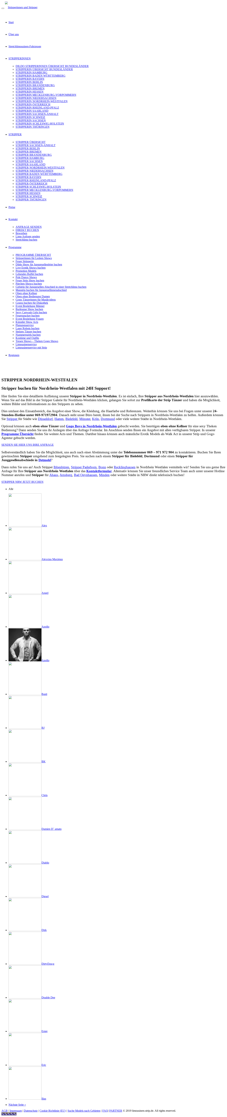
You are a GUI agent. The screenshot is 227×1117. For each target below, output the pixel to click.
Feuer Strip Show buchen (30, 280)
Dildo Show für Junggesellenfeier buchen (39, 264)
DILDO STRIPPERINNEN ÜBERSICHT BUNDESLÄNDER (52, 66)
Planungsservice (25, 325)
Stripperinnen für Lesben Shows (34, 258)
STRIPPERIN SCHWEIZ (30, 117)
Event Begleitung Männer (30, 306)
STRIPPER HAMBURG (30, 158)
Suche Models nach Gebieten (84, 1110)
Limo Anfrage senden (28, 236)
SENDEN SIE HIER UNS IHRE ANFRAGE (27, 444)
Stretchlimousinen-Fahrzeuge (25, 46)
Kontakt (13, 219)
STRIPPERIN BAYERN (30, 78)
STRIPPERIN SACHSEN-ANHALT (37, 114)
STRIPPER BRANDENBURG (34, 154)
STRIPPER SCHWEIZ (29, 196)
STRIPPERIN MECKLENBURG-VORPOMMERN (46, 94)
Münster (84, 419)
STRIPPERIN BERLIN (29, 82)
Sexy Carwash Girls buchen (31, 312)
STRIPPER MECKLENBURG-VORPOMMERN (44, 189)
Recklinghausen (124, 467)
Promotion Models (26, 270)
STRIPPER (15, 134)
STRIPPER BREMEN (28, 151)
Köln (95, 419)
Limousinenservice (26, 344)
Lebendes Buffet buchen (29, 274)
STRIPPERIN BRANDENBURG (35, 85)
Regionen (14, 355)
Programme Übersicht (17, 434)
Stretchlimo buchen (26, 239)
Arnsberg (66, 475)
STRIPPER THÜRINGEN (31, 199)
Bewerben (21, 233)
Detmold (44, 460)
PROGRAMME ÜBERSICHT (33, 254)
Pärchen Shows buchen (29, 283)
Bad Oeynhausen (85, 475)
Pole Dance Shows (26, 277)
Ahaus (53, 475)
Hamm (59, 419)
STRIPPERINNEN (20, 58)
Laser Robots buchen (27, 328)
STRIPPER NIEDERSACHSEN (34, 170)
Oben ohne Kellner (26, 293)
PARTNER (115, 1110)
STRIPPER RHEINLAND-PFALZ (36, 180)
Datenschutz (31, 1110)
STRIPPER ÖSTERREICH (31, 183)
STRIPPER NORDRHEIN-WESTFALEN (40, 167)
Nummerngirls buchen (28, 334)
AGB (4, 1110)
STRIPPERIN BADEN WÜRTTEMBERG (40, 75)
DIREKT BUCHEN (27, 230)
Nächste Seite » (17, 1104)
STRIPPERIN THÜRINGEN (32, 126)
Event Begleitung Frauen (30, 318)
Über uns (14, 34)
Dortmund (108, 419)
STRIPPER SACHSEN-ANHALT (36, 145)
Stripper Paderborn (84, 467)
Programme (15, 247)
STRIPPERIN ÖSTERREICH (33, 104)
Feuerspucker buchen (28, 315)
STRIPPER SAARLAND (30, 164)
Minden (104, 475)
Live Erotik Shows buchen (31, 267)
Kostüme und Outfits (27, 337)
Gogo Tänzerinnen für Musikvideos (36, 299)
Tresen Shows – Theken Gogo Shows (37, 341)
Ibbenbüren (61, 467)
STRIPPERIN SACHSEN (31, 120)
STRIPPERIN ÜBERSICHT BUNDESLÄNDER (44, 69)
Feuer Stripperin (25, 261)
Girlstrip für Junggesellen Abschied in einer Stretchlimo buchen (51, 286)
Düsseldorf (45, 419)
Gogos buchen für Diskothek (32, 302)
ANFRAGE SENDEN (29, 226)
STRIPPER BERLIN (28, 148)
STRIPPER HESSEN (28, 193)
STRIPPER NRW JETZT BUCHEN (22, 481)
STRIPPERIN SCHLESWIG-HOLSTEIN (40, 123)
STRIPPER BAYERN (28, 177)
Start (11, 22)
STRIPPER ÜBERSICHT (31, 142)
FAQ (105, 1110)
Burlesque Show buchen (29, 309)
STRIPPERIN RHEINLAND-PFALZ (37, 107)
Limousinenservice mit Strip (31, 347)
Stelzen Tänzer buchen (28, 331)
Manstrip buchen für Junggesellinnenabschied (41, 290)
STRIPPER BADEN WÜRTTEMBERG (39, 173)
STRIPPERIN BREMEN (30, 88)
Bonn (102, 467)
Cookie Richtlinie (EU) (53, 1110)
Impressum (16, 1110)
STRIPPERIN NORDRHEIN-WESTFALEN (42, 101)
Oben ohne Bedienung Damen (33, 296)
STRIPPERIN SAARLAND (32, 110)
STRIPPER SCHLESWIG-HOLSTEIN (38, 186)
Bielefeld (71, 419)
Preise (12, 207)
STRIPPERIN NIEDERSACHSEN (36, 98)
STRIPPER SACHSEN (29, 161)
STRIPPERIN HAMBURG (31, 72)
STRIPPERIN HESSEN (29, 91)
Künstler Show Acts (27, 321)
